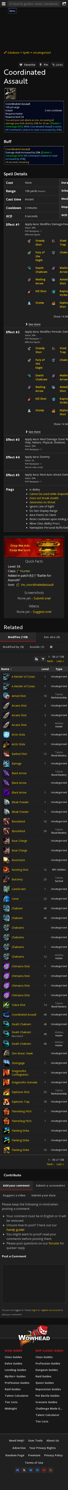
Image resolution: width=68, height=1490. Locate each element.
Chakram (17, 908)
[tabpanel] (34, 910)
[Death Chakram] (6, 1024)
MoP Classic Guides (49, 1350)
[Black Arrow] (6, 773)
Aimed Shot (19, 696)
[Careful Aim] (6, 889)
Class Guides (13, 1357)
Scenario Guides (46, 1402)
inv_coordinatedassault (37, 585)
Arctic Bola (18, 734)
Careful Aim (19, 889)
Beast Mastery (58, 755)
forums (54, 1243)
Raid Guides (13, 1389)
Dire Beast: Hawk (22, 1053)
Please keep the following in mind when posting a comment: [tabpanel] (34, 1259)
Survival (59, 881)
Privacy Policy (53, 1455)
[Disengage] (6, 1063)
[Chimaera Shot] (6, 966)
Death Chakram (21, 1024)
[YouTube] (44, 1470)
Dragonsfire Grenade (24, 1082)
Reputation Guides (48, 1389)
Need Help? (16, 1440)
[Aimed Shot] (6, 696)
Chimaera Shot (21, 966)
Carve (15, 898)
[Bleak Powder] (6, 802)
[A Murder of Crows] (6, 676)
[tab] (18, 637)
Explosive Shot (20, 1092)
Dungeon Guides (47, 1370)
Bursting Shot (20, 869)
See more (35, 324)
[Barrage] (6, 763)
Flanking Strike (20, 1130)
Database (13, 52)
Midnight (11, 1408)
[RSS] (50, 1470)
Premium (34, 1455)
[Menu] (4, 4)
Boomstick (18, 860)
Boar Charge (19, 841)
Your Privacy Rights (42, 1448)
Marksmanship (59, 697)
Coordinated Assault (24, 1014)
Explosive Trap (20, 1101)
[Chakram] (6, 908)
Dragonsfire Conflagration (20, 1072)
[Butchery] (6, 879)
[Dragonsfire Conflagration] (6, 1072)
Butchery (17, 879)
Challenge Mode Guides (50, 1408)
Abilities (59, 723)
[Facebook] (37, 1470)
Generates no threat (42, 502)
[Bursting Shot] (6, 869)
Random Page (14, 1455)
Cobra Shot (19, 1005)
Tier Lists (11, 1402)
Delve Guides (13, 1363)
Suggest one (42, 612)
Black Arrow (19, 773)
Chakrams (18, 927)
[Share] (64, 4)
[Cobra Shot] (6, 1005)
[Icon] (10, 94)
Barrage (17, 763)
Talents (59, 694)
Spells (26, 52)
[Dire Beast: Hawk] (6, 1053)
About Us (52, 1440)
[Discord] (17, 1470)
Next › (50, 661)
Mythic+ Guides (15, 1376)
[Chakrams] (6, 927)
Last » (60, 661)
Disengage (18, 1063)
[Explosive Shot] (6, 1092)
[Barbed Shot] (6, 753)
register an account (50, 1310)
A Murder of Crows (23, 676)
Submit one (42, 598)
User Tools (35, 1440)
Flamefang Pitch (22, 1111)
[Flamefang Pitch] (6, 1111)
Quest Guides (45, 1383)
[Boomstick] (6, 860)
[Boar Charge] (6, 840)
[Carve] (6, 898)
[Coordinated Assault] (6, 1014)
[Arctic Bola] (6, 734)
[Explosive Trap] (6, 1101)
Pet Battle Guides (48, 1395)
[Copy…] (36, 659)
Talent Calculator (17, 1395)
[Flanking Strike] (6, 1130)
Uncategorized (42, 52)
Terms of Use (34, 1462)
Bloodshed (18, 821)
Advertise (19, 1448)
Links (59, 64)
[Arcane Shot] (6, 705)
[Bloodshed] (6, 821)
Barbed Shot (19, 754)
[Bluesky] (31, 1470)
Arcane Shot (19, 705)
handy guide (15, 1230)
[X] (24, 1470)
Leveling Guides (15, 1370)
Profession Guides (17, 1383)
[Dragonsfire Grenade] (6, 1082)
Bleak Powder (20, 802)
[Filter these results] (43, 659)
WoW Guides (13, 1350)
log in (34, 1310)
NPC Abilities (59, 869)
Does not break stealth (44, 498)
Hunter (59, 726)
